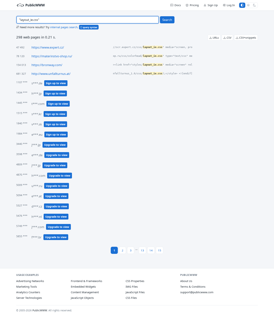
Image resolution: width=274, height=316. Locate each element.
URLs (215, 37)
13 (142, 250)
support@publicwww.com (196, 292)
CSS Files (131, 298)
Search (167, 20)
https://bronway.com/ (47, 65)
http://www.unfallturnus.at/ (51, 74)
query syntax (89, 27)
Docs (177, 5)
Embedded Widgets (83, 286)
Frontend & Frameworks (86, 281)
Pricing (194, 5)
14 (151, 250)
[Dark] (254, 5)
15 (159, 250)
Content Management (85, 292)
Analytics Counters (28, 292)
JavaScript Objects (82, 298)
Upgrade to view (55, 145)
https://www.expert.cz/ (48, 47)
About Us (186, 281)
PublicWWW (34, 5)
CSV (228, 37)
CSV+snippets (247, 37)
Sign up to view (56, 83)
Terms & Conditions (192, 286)
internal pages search (64, 27)
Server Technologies (29, 298)
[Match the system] (242, 5)
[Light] (248, 5)
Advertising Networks (30, 281)
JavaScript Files (135, 292)
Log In (231, 5)
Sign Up (213, 5)
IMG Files (132, 286)
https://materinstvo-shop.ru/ (52, 56)
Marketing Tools (26, 286)
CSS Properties (135, 281)
